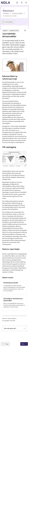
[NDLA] (5, 2)
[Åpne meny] (26, 2)
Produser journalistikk (17, 13)
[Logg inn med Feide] (17, 2)
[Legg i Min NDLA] (25, 30)
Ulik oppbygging (9, 147)
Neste (22, 344)
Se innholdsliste (9, 22)
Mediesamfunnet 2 (8, 10)
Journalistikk (6, 13)
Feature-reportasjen (11, 249)
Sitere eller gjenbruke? (10, 328)
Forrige (6, 344)
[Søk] (21, 2)
